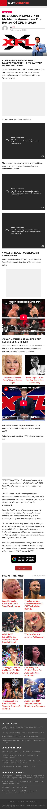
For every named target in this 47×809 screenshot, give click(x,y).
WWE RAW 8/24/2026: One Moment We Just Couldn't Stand (10, 638)
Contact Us (34, 801)
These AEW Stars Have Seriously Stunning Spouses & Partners (11, 705)
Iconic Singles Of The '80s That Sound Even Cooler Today (34, 380)
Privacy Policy (13, 801)
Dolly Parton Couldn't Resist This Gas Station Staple (12, 380)
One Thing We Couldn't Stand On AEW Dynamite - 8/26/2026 (33, 671)
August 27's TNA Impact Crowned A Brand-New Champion (34, 703)
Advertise (24, 801)
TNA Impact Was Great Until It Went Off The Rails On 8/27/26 (33, 605)
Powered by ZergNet (38, 575)
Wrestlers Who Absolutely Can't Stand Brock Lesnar (11, 603)
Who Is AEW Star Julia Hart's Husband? (34, 635)
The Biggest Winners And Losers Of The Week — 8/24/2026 (12, 670)
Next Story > (23, 568)
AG (13, 27)
